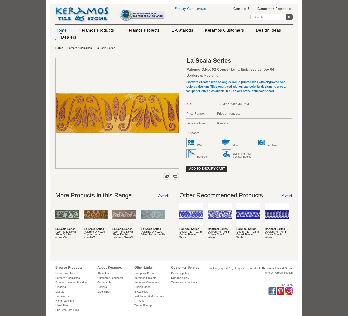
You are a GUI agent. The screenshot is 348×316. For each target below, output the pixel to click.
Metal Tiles (62, 305)
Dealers (68, 37)
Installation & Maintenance (150, 296)
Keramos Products (96, 30)
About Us (103, 273)
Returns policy (180, 277)
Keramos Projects (143, 30)
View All (163, 196)
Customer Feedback (275, 8)
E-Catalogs (182, 30)
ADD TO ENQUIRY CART (207, 168)
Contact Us (243, 8)
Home (61, 30)
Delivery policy (180, 273)
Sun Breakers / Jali (67, 309)
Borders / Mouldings (79, 47)
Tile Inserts (62, 296)
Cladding (60, 286)
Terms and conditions (184, 282)
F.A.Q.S (139, 300)
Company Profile (144, 273)
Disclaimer (103, 291)
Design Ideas (268, 30)
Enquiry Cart (183, 8)
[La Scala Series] (117, 113)
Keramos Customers (224, 30)
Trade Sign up (143, 305)
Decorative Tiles (65, 273)
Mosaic (59, 291)
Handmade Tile (64, 300)
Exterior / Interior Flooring (71, 282)
